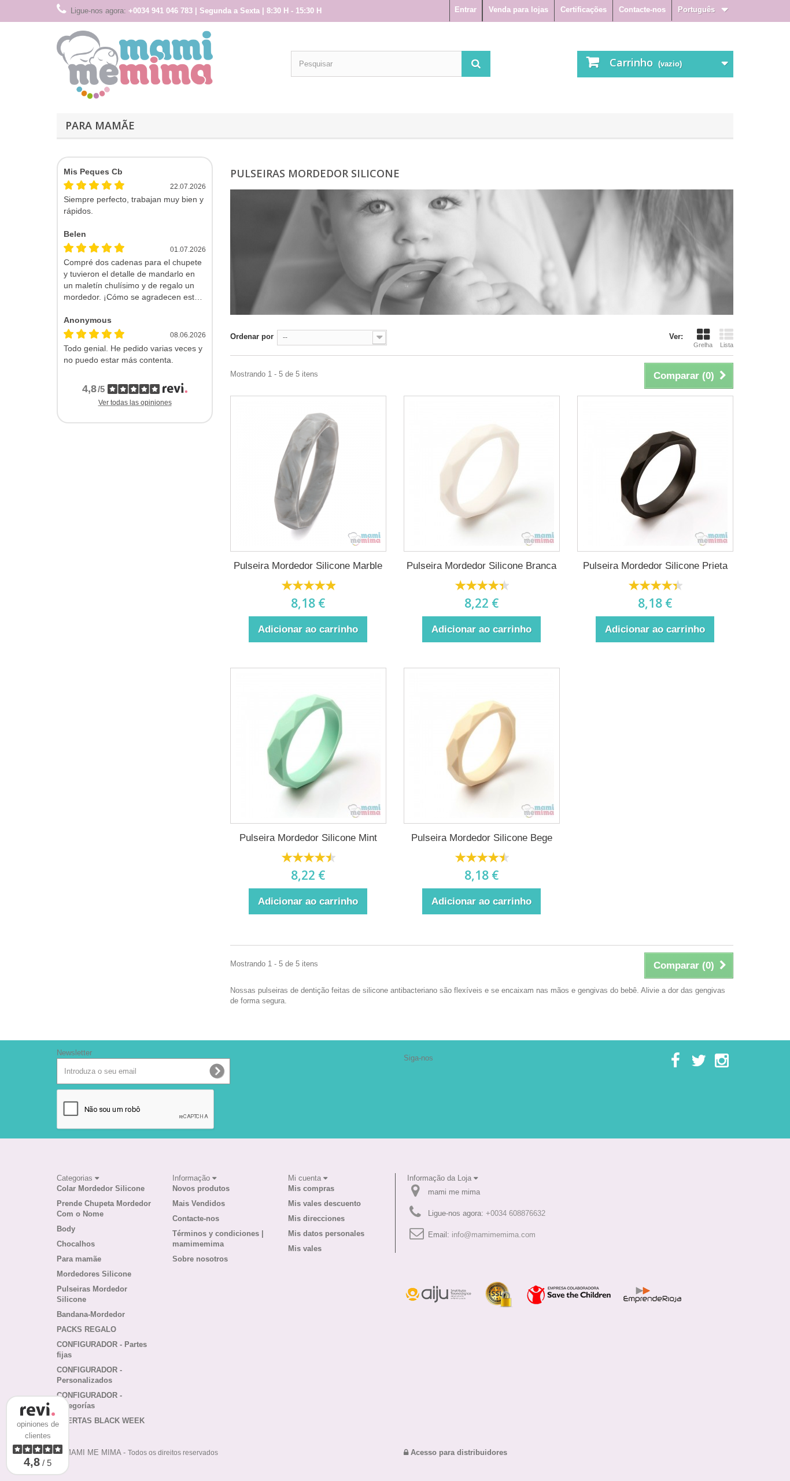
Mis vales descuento (324, 1203)
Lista (726, 344)
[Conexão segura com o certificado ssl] (499, 1294)
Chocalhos (76, 1244)
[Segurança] (438, 1294)
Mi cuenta (305, 1178)
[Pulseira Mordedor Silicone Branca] (481, 473)
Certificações (583, 9)
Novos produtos (201, 1188)
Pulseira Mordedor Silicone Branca (481, 565)
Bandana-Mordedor (91, 1314)
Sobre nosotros (200, 1259)
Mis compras (311, 1188)
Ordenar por (252, 336)
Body (66, 1229)
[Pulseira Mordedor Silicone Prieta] (655, 473)
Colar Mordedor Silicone (101, 1188)
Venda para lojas (518, 9)
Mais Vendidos (198, 1203)
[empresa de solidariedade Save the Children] (568, 1294)
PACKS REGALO (86, 1329)
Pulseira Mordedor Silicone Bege (481, 837)
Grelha (703, 344)
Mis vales (305, 1248)
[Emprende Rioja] (652, 1294)
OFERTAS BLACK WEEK (101, 1420)
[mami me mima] (135, 65)
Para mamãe (100, 125)
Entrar (466, 9)
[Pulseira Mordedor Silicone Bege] (481, 745)
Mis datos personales (326, 1233)
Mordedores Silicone (94, 1274)
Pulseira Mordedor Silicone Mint (308, 837)
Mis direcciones (316, 1218)
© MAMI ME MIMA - (137, 1452)
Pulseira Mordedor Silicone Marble (308, 565)
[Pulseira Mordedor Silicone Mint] (308, 745)
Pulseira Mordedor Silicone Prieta (655, 565)
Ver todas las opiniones (135, 403)
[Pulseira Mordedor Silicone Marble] (308, 473)
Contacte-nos (642, 9)
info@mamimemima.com (494, 1234)
